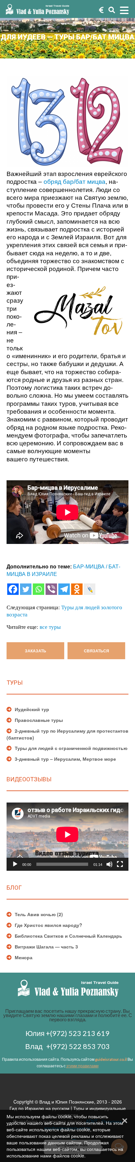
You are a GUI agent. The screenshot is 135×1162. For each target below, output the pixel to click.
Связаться (96, 651)
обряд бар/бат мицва (75, 181)
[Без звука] (109, 864)
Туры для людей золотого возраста (64, 610)
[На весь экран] (120, 864)
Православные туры (39, 720)
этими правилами (82, 1065)
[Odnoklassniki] (77, 589)
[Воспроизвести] (15, 864)
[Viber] (51, 589)
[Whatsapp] (38, 589)
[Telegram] (64, 589)
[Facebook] (13, 589)
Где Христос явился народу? (48, 925)
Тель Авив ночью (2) (39, 914)
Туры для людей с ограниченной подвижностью (71, 748)
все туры (50, 626)
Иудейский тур (32, 709)
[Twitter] (25, 589)
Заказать (35, 651)
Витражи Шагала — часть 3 (46, 946)
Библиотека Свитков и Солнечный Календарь (68, 935)
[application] (67, 837)
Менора (23, 957)
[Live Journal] (89, 589)
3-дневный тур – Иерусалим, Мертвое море (65, 759)
